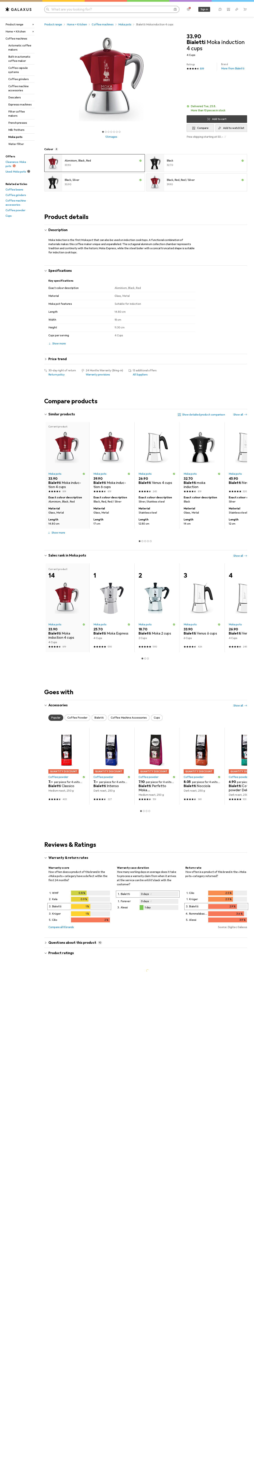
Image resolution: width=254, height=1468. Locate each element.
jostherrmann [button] (66, 1438)
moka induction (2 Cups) (117, 1162)
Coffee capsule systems (18, 70)
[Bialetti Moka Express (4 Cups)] (111, 607)
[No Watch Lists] (236, 9)
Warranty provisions (98, 374)
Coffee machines (16, 38)
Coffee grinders (18, 79)
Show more (58, 532)
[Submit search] (47, 9)
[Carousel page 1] (103, 132)
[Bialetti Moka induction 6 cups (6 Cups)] (111, 458)
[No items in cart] (245, 9)
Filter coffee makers (16, 114)
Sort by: (53, 1020)
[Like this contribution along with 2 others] (230, 1195)
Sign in (204, 9)
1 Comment (82, 1120)
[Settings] (188, 9)
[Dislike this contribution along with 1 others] (245, 1439)
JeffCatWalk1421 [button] (69, 1193)
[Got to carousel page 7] (119, 132)
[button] (217, 108)
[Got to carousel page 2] (106, 132)
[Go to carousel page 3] (145, 541)
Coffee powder (15, 210)
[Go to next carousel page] (240, 475)
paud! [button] (61, 1259)
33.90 (194, 36)
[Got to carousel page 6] (117, 132)
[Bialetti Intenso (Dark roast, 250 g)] (111, 766)
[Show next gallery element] (179, 79)
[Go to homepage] (18, 9)
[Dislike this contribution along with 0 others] (245, 1032)
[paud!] (75, 1260)
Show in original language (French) (73, 1111)
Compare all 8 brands (61, 927)
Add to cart (219, 119)
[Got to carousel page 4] (111, 132)
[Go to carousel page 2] (142, 541)
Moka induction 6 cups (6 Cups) (120, 1105)
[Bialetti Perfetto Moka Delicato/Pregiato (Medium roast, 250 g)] (157, 766)
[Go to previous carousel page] (50, 475)
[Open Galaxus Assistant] (220, 9)
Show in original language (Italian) (72, 1169)
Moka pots (15, 137)
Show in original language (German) (74, 1235)
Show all (238, 414)
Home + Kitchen (16, 31)
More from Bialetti (232, 66)
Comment (59, 1120)
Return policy (56, 374)
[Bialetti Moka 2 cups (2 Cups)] (157, 607)
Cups (9, 216)
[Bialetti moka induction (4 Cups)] (202, 458)
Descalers (14, 97)
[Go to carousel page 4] (148, 541)
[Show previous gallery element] (43, 79)
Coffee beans (14, 189)
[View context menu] (222, 1032)
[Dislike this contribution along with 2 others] (245, 1137)
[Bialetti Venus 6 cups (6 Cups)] (202, 607)
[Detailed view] (79, 907)
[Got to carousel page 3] (108, 132)
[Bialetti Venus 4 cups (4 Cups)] (157, 458)
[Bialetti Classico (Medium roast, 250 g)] (66, 766)
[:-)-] (73, 1137)
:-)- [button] (60, 1135)
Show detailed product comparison (203, 414)
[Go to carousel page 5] (151, 541)
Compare (203, 128)
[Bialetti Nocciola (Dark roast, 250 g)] (202, 766)
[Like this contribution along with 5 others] (230, 1137)
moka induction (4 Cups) (117, 1228)
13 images (111, 137)
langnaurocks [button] (66, 1373)
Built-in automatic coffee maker (19, 59)
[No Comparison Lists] (228, 9)
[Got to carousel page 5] (114, 132)
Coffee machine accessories (18, 88)
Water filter (16, 144)
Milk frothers (16, 130)
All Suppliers (140, 374)
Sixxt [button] (61, 1030)
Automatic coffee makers (19, 47)
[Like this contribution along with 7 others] (230, 1032)
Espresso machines (20, 104)
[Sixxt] (73, 1032)
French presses (17, 123)
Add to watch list (233, 128)
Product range (14, 24)
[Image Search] (175, 9)
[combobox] (67, 1020)
